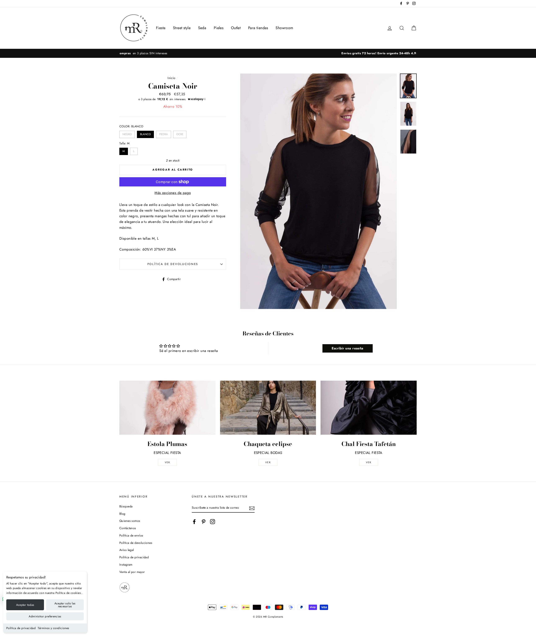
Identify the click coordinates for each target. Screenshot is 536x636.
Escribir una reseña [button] (347, 348)
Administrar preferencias (45, 616)
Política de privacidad (21, 628)
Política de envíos (131, 535)
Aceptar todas (25, 605)
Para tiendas (258, 28)
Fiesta (161, 28)
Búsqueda (126, 506)
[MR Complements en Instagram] (212, 521)
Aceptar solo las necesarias (65, 604)
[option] (268, 53)
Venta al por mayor (132, 572)
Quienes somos (129, 521)
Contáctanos (127, 528)
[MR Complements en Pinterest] (203, 521)
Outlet (236, 28)
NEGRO (127, 133)
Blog (122, 514)
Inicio (171, 78)
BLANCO (145, 133)
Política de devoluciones (172, 264)
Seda (202, 28)
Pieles (219, 28)
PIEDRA (163, 133)
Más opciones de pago (173, 192)
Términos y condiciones (53, 628)
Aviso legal (126, 550)
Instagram (126, 564)
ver (167, 462)
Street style (182, 28)
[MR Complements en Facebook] (194, 521)
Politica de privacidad (134, 557)
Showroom (284, 28)
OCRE (180, 133)
